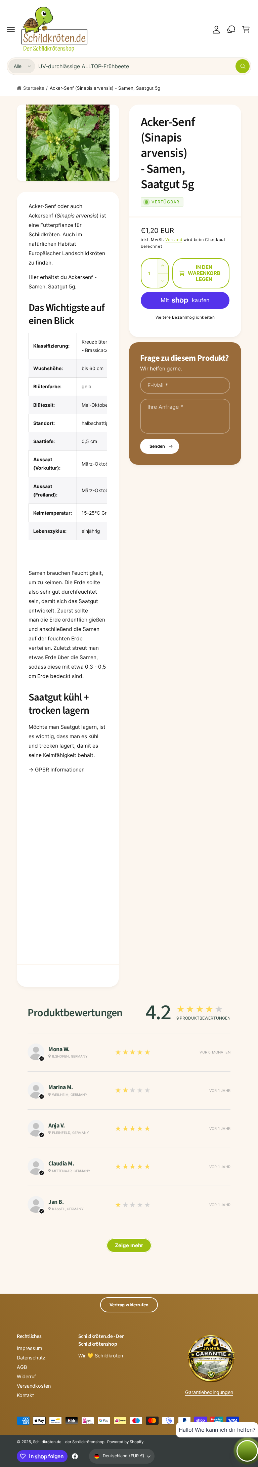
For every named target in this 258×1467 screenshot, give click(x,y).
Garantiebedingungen (209, 1392)
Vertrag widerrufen (129, 1304)
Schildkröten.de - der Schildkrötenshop (68, 1441)
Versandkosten (34, 1386)
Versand (173, 239)
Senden (157, 446)
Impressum (29, 1348)
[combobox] (144, 66)
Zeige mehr (129, 1245)
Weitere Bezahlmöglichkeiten (185, 317)
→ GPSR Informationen (57, 769)
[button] (10, 29)
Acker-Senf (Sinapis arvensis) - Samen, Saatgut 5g (105, 88)
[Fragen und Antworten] (231, 29)
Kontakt (25, 1395)
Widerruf (26, 1377)
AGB (22, 1367)
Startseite (33, 88)
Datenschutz (31, 1358)
